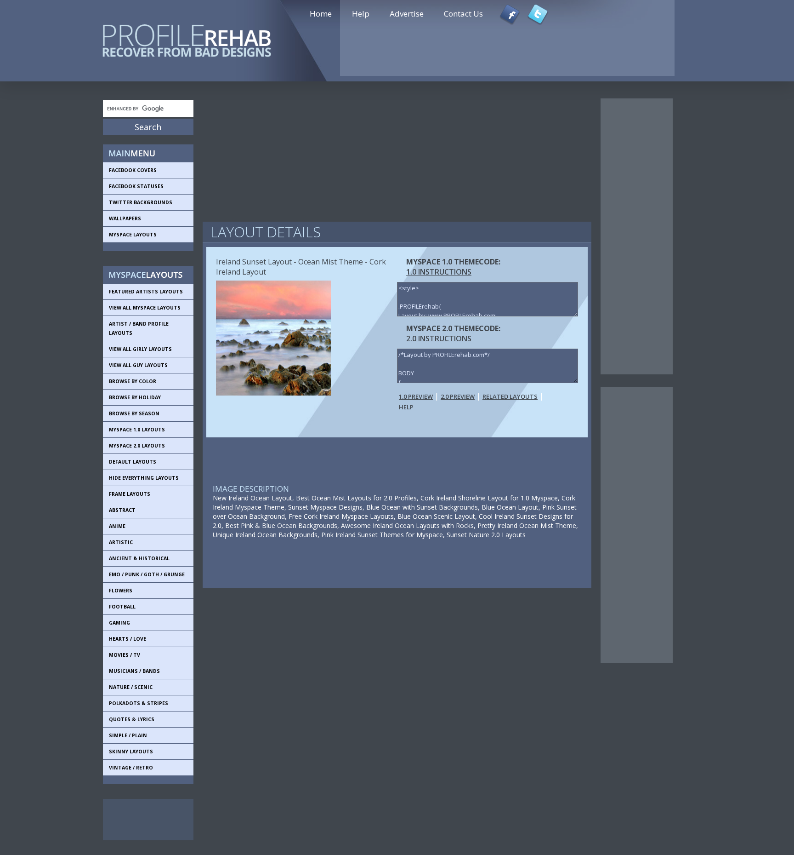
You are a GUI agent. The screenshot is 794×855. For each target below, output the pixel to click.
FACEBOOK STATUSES (136, 186)
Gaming (119, 623)
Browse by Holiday (135, 397)
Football (122, 606)
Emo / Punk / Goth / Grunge (147, 574)
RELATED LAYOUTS (510, 396)
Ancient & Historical (139, 558)
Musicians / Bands (134, 671)
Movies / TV (124, 655)
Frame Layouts (129, 494)
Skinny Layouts (131, 751)
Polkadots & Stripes (138, 703)
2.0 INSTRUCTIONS (438, 338)
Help (360, 13)
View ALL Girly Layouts (140, 349)
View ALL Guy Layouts (138, 365)
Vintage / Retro (131, 767)
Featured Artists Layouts (146, 291)
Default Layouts (132, 462)
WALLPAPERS (125, 218)
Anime (117, 526)
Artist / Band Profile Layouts (139, 328)
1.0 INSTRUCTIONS (438, 272)
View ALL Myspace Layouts (145, 307)
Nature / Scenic (131, 687)
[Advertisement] (144, 819)
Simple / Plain (128, 735)
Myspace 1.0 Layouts (137, 429)
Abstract (122, 510)
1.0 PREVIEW (416, 396)
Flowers (120, 590)
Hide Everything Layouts (144, 478)
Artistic (121, 542)
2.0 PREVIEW (458, 396)
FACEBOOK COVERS (133, 170)
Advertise (407, 13)
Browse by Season (134, 413)
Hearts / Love (127, 639)
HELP (406, 407)
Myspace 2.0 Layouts (137, 445)
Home (321, 13)
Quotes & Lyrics (131, 719)
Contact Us (463, 13)
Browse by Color (132, 381)
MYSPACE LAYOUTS (133, 234)
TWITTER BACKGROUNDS (140, 202)
